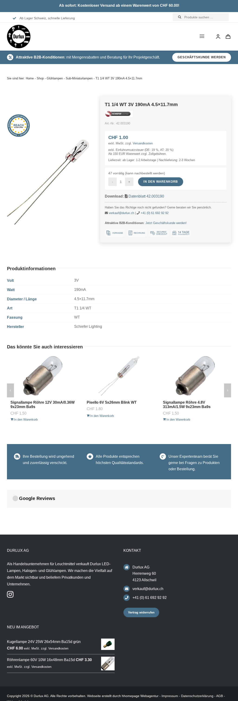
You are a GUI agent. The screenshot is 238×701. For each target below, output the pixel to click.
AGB (219, 696)
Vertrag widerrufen (141, 612)
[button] (10, 390)
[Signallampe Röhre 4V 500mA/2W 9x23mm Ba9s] (127, 376)
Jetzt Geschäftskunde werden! (166, 223)
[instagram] (10, 594)
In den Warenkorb (160, 181)
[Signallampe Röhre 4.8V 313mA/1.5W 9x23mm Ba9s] (50, 376)
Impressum (170, 696)
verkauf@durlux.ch (121, 213)
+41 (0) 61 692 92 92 (155, 213)
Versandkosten (143, 143)
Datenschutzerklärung (197, 696)
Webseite (94, 696)
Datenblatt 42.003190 (146, 196)
